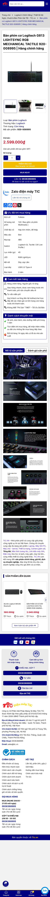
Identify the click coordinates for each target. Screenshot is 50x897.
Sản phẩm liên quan (18, 576)
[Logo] (5, 3)
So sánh (20, 616)
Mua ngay (25, 172)
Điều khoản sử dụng (10, 763)
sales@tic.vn (13, 744)
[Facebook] (21, 642)
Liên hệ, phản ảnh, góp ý (36, 763)
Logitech (20, 123)
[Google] (33, 642)
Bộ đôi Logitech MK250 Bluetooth (12, 605)
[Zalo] (15, 642)
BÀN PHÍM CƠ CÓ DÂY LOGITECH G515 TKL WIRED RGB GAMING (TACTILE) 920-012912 (35, 606)
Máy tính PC (41, 546)
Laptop (31, 546)
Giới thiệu (29, 767)
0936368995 (25, 673)
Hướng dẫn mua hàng (35, 770)
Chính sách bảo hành (10, 780)
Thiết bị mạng (24, 549)
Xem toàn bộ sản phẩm (23, 625)
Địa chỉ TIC (25, 693)
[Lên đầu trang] (5, 875)
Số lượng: (7, 153)
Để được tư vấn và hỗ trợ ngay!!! (25, 180)
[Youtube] (27, 642)
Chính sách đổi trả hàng (12, 773)
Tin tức (29, 777)
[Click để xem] (25, 76)
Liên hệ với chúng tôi (21, 197)
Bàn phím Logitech (17, 120)
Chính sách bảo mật (34, 773)
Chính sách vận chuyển (11, 770)
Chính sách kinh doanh (11, 777)
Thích (8, 616)
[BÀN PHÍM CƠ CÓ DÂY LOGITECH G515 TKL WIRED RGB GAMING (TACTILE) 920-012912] (36, 592)
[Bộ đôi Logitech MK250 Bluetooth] (13, 592)
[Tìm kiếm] (40, 3)
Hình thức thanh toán (10, 767)
